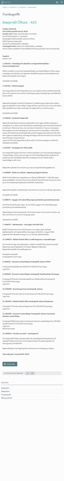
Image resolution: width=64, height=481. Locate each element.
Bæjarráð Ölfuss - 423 (19, 22)
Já (27, 373)
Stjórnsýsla (13, 7)
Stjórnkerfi (22, 7)
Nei (32, 373)
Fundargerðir (31, 7)
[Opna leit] (57, 2)
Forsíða (4, 7)
